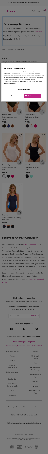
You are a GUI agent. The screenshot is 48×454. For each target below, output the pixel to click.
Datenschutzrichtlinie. (10, 83)
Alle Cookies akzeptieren (32, 95)
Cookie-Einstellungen (23, 89)
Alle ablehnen (14, 95)
